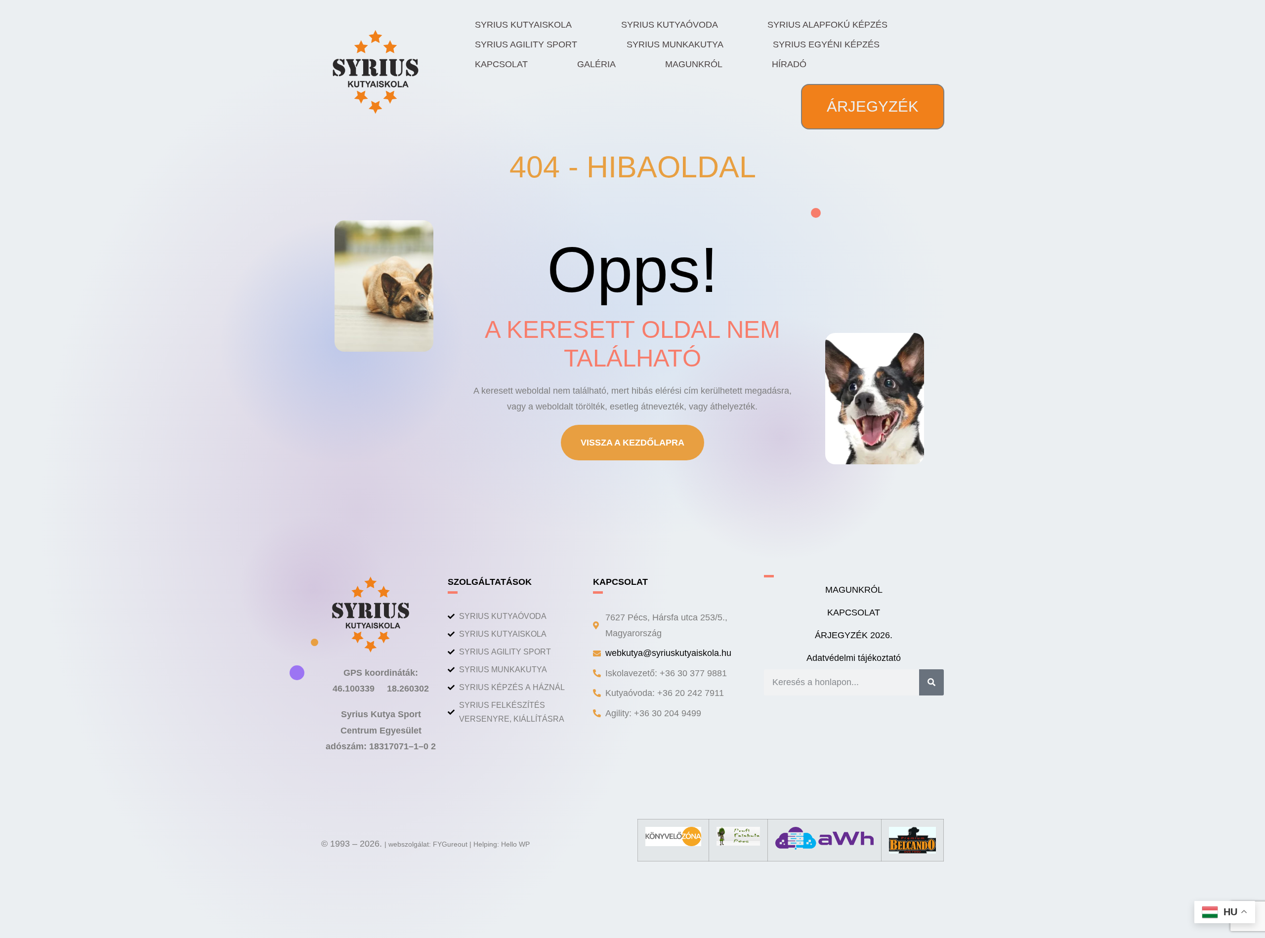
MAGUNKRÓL (693, 64)
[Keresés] (931, 682)
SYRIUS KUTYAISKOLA (523, 25)
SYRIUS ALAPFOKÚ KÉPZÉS (827, 25)
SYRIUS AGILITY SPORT (526, 44)
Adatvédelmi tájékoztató (853, 658)
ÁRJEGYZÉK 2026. (853, 635)
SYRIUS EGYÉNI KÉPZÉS (826, 44)
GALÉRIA (596, 64)
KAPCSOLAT (501, 64)
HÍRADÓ (789, 64)
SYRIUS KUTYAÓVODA (669, 25)
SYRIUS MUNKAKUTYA (675, 44)
